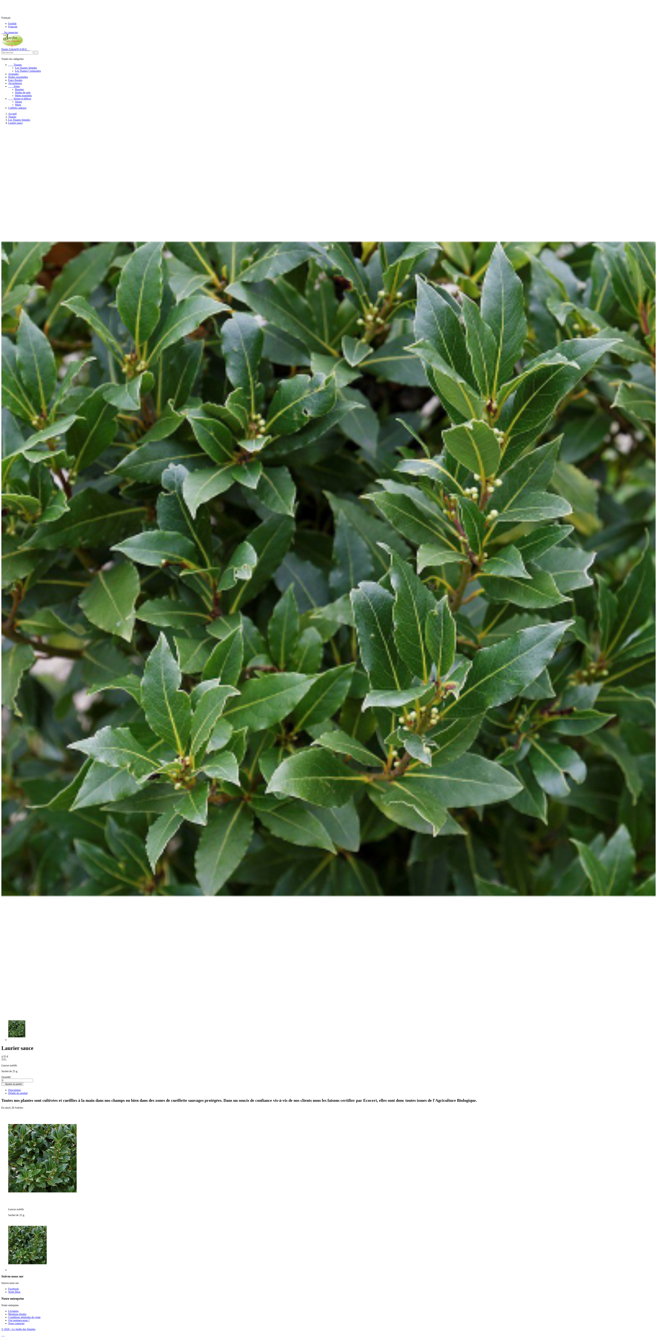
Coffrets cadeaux (17, 107)
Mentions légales (17, 1314)
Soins (14, 86)
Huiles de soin (22, 92)
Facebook (13, 1288)
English (12, 23)
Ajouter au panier (12, 1084)
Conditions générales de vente (24, 1317)
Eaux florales (15, 80)
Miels (18, 104)
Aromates (13, 74)
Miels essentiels (23, 95)
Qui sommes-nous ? (19, 1320)
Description (14, 1090)
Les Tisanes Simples (26, 67)
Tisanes (15, 64)
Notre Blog (14, 1291)
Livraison (13, 1311)
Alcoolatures (15, 83)
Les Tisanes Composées (28, 70)
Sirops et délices (19, 98)
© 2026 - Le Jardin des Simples (18, 1329)
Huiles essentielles (18, 77)
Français (12, 26)
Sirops (18, 101)
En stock (6, 1107)
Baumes (19, 89)
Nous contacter (16, 1323)
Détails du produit (18, 1093)
